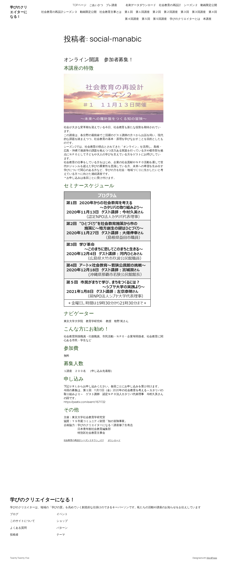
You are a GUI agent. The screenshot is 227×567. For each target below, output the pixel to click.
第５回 (146, 19)
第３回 (185, 12)
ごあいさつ (96, 5)
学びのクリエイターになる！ (18, 12)
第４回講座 (132, 19)
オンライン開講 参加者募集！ (99, 59)
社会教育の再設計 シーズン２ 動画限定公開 (188, 5)
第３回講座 (199, 12)
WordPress (212, 557)
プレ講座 (114, 5)
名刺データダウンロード (141, 5)
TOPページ (79, 5)
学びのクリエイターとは (185, 19)
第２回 (157, 12)
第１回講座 (143, 12)
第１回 (129, 12)
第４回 (213, 12)
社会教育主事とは (110, 12)
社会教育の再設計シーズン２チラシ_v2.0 (84, 440)
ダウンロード (114, 440)
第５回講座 (160, 19)
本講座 (210, 19)
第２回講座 (171, 12)
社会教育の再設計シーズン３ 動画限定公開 (69, 12)
